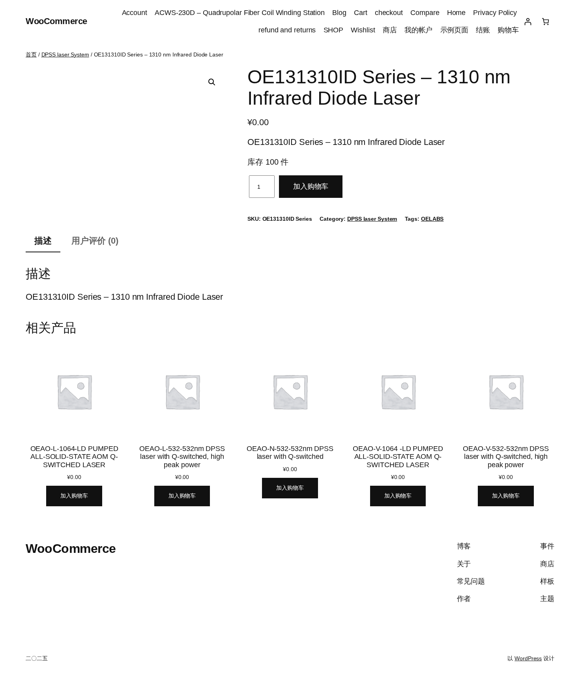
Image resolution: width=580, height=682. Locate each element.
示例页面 (454, 30)
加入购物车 (311, 186)
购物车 (508, 30)
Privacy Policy (496, 13)
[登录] (528, 21)
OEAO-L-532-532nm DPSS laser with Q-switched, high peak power (182, 457)
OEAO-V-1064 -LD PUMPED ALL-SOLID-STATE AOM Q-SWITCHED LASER (398, 457)
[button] (212, 82)
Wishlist (363, 30)
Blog (339, 13)
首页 (31, 54)
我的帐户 (418, 30)
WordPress (528, 658)
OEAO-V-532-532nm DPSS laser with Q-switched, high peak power (506, 457)
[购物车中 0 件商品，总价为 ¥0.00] (545, 21)
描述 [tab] (43, 241)
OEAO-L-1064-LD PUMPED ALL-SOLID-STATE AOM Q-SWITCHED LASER (74, 457)
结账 (483, 30)
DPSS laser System (65, 54)
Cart (360, 13)
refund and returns (287, 30)
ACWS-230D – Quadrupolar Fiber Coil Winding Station (240, 13)
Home (456, 13)
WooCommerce (56, 21)
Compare (424, 13)
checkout (389, 13)
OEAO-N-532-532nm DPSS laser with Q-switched (290, 452)
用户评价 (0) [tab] (94, 241)
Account (134, 13)
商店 (390, 30)
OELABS (432, 219)
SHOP (334, 30)
